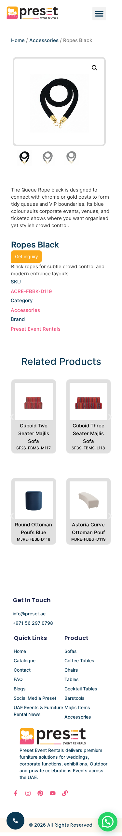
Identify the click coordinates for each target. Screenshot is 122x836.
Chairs (71, 670)
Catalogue (24, 660)
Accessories (44, 40)
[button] (99, 13)
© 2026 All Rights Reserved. (61, 825)
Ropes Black (35, 244)
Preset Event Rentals (36, 329)
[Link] (65, 793)
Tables (71, 679)
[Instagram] (28, 793)
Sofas (70, 651)
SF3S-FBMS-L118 (88, 448)
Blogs (20, 688)
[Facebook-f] (16, 793)
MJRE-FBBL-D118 (33, 539)
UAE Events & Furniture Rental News (38, 711)
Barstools (74, 698)
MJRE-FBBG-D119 (88, 539)
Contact (22, 670)
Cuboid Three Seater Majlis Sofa (88, 433)
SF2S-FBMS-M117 (33, 448)
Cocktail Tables (80, 688)
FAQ (18, 679)
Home (18, 40)
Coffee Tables (79, 660)
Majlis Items (77, 707)
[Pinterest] (40, 793)
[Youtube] (53, 793)
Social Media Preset (35, 698)
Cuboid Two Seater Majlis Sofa (33, 433)
